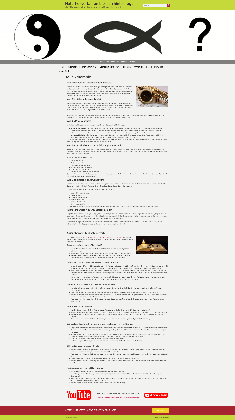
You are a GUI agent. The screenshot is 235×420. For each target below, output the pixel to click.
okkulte (119, 237)
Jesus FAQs (64, 71)
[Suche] (168, 5)
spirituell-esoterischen (97, 237)
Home (61, 67)
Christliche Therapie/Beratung (148, 67)
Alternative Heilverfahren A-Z (82, 67)
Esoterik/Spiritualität (109, 67)
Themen (127, 67)
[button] (2, 37)
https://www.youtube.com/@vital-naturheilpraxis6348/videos (117, 397)
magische (109, 237)
